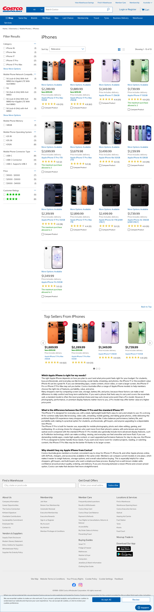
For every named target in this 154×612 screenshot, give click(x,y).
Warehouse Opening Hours (127, 505)
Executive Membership (49, 513)
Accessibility (83, 527)
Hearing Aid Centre (124, 516)
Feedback (119, 579)
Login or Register (127, 9)
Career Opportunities (10, 505)
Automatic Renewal (47, 509)
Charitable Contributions (11, 516)
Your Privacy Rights (75, 579)
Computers (83, 559)
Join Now (43, 501)
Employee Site (7, 524)
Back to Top (146, 307)
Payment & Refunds (86, 516)
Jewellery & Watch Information (90, 563)
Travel (96, 18)
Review (135, 599)
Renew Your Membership (50, 505)
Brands (34, 18)
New (56, 18)
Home (5, 29)
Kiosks (119, 527)
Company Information (10, 501)
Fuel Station (121, 520)
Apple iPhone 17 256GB (108, 354)
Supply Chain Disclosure (11, 537)
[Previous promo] (43, 343)
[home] (12, 9)
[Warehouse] (143, 18)
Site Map (34, 579)
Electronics (13, 29)
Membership (83, 18)
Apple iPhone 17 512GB (134, 354)
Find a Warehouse (12, 480)
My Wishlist (44, 527)
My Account (44, 524)
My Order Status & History (88, 530)
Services (8, 23)
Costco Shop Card (85, 509)
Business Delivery (120, 18)
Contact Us (6, 527)
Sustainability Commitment (12, 520)
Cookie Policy (91, 579)
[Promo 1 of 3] (94, 369)
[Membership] (88, 18)
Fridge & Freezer (85, 548)
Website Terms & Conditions (52, 579)
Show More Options (12, 69)
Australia (146, 3)
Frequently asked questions (89, 501)
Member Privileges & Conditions (52, 531)
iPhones (36, 29)
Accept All (106, 599)
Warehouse (138, 18)
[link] (53, 81)
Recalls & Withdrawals (87, 505)
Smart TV (82, 544)
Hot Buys (46, 18)
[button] (109, 9)
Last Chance (68, 18)
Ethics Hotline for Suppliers (12, 545)
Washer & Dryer (84, 555)
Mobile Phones (25, 29)
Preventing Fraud (85, 534)
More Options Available (52, 85)
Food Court (121, 531)
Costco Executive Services (126, 509)
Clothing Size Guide (86, 566)
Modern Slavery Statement (12, 541)
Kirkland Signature (9, 513)
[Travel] (99, 18)
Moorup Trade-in (125, 537)
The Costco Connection (11, 509)
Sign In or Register (47, 520)
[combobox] (35, 9)
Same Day (23, 18)
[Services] (12, 23)
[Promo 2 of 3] (97, 369)
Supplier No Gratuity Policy (12, 552)
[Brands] (37, 18)
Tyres (106, 18)
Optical (119, 513)
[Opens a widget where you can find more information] (143, 608)
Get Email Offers (88, 480)
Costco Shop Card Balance (89, 513)
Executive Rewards (47, 516)
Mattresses (83, 551)
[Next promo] (150, 343)
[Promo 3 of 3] (99, 369)
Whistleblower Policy (10, 549)
